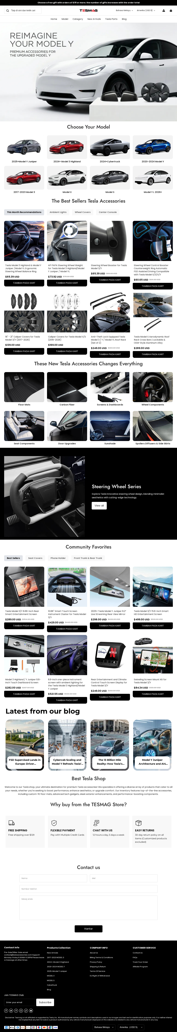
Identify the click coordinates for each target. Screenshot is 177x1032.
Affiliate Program (140, 966)
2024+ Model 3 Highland (58, 962)
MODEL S (50, 980)
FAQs (135, 957)
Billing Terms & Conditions (101, 957)
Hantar (88, 928)
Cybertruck (52, 985)
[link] (65, 19)
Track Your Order (140, 962)
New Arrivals (52, 953)
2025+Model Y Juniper (57, 971)
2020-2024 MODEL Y (56, 966)
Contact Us (138, 953)
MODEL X (50, 976)
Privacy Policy (96, 962)
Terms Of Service (97, 971)
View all (99, 505)
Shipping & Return (98, 966)
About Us (94, 953)
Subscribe (45, 1002)
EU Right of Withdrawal (100, 976)
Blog (49, 989)
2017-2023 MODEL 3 (55, 957)
